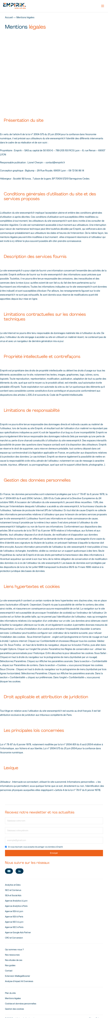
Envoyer (54, 853)
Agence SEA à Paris (14, 916)
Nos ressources (12, 955)
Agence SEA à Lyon (14, 911)
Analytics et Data (12, 885)
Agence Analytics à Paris (16, 906)
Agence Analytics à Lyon (16, 900)
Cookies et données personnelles (20, 1003)
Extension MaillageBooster (17, 976)
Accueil (9, 17)
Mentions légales (13, 998)
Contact (8, 970)
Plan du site (10, 993)
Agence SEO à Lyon (14, 922)
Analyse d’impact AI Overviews (19, 981)
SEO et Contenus (13, 890)
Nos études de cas (13, 960)
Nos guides (10, 965)
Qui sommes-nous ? (14, 949)
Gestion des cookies (14, 1009)
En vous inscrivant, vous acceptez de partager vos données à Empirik (35, 847)
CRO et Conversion (14, 938)
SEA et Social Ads (13, 895)
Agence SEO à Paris (14, 927)
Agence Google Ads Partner (18, 932)
